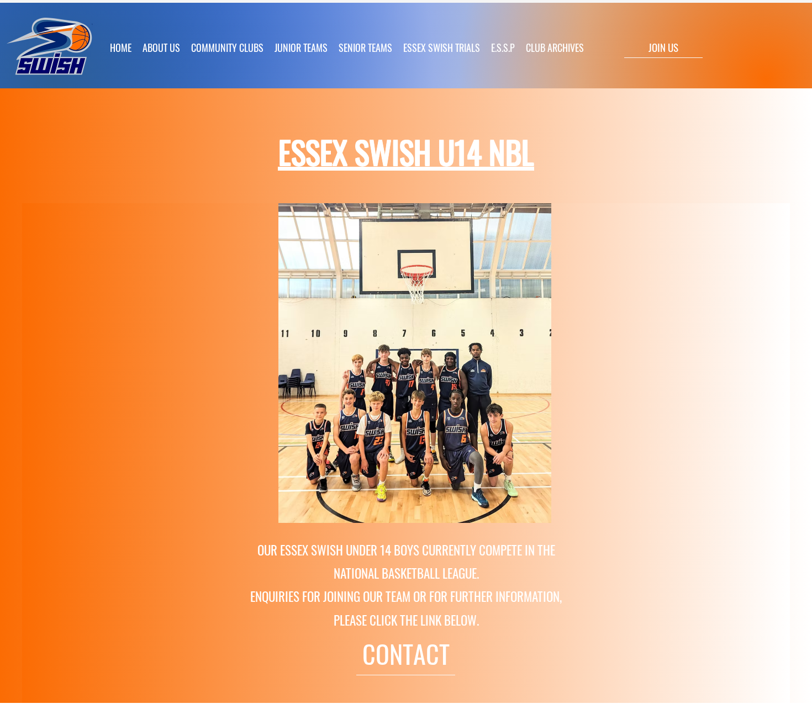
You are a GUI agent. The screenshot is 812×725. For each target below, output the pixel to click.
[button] (301, 48)
